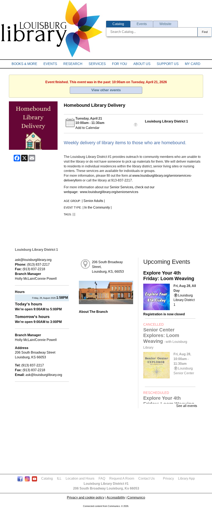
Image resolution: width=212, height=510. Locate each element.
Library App (186, 478)
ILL (59, 478)
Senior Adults (93, 201)
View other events (106, 90)
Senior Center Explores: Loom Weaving (165, 338)
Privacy (168, 478)
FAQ (102, 478)
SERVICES (97, 64)
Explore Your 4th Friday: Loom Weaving (168, 275)
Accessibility (116, 497)
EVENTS (50, 64)
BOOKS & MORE (24, 64)
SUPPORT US (168, 64)
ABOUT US (142, 64)
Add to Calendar (87, 128)
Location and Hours (80, 478)
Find (205, 32)
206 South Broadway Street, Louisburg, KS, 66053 (108, 266)
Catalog (47, 478)
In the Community (97, 207)
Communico (136, 497)
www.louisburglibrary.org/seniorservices (109, 192)
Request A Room (121, 478)
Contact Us (146, 478)
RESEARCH (72, 64)
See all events (186, 406)
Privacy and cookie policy (85, 497)
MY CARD (192, 64)
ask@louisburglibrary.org (33, 260)
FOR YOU (119, 64)
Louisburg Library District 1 (166, 121)
